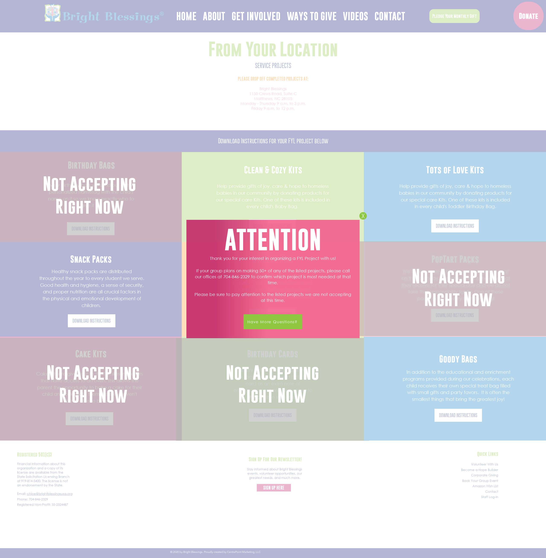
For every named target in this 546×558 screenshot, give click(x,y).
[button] (363, 216)
